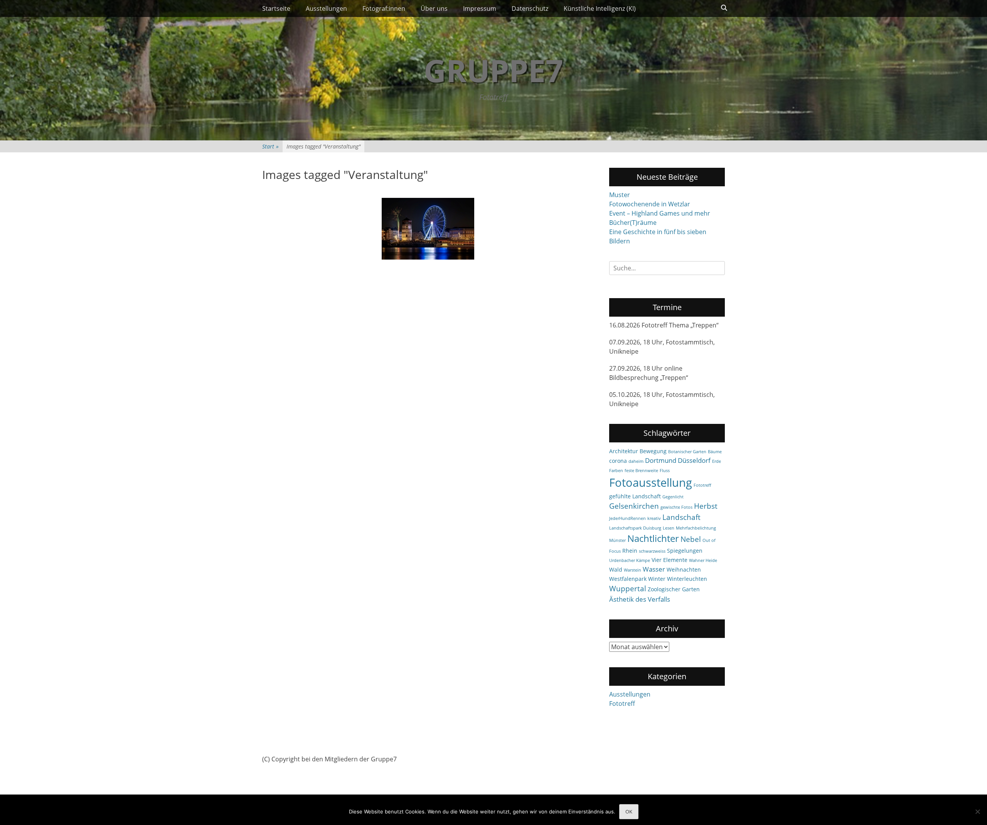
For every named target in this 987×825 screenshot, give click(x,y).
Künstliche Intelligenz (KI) (600, 8)
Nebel (690, 539)
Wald (615, 569)
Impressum (479, 8)
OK (628, 811)
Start (270, 146)
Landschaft (681, 517)
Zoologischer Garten (674, 589)
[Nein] (977, 811)
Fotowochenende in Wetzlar (649, 204)
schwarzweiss (652, 551)
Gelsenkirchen (634, 506)
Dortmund (660, 460)
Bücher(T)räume (633, 222)
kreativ (654, 518)
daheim (635, 461)
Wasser (654, 569)
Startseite (276, 8)
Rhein (629, 550)
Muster (619, 195)
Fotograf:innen (383, 8)
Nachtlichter (653, 538)
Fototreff (702, 485)
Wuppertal (627, 589)
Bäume (715, 451)
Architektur (623, 451)
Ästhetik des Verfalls (639, 599)
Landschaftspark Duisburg (635, 528)
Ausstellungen (326, 8)
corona (618, 460)
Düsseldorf (694, 460)
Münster (617, 540)
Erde (716, 461)
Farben (616, 470)
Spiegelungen (684, 550)
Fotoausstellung (650, 482)
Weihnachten (684, 569)
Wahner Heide (703, 560)
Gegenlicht (673, 496)
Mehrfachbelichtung (696, 528)
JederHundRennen (627, 518)
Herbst (706, 506)
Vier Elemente (669, 559)
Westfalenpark (628, 578)
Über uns (434, 8)
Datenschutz (530, 8)
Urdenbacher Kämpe (629, 560)
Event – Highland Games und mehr (659, 213)
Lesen (668, 528)
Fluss (665, 470)
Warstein (632, 570)
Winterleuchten (687, 578)
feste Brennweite (641, 470)
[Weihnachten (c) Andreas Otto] (428, 229)
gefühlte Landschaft (635, 496)
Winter (656, 578)
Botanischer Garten (687, 451)
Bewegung (653, 451)
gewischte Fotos (676, 507)
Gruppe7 (493, 70)
